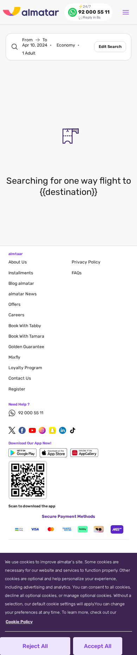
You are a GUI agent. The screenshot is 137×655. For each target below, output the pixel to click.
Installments (20, 272)
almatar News (22, 293)
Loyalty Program (25, 367)
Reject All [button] (35, 646)
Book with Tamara (26, 336)
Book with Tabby (24, 325)
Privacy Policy (86, 262)
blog (21, 283)
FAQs (76, 272)
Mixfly (14, 357)
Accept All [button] (97, 646)
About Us (17, 262)
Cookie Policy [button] (19, 621)
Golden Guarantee (26, 346)
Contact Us (19, 378)
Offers (14, 304)
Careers (16, 314)
